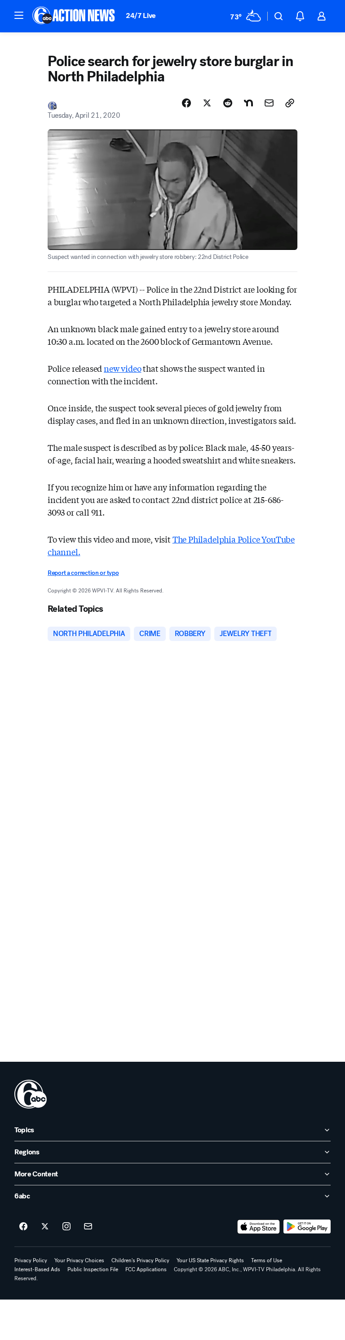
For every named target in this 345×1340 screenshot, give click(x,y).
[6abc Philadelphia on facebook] (23, 1227)
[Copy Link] (289, 103)
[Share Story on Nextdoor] (248, 103)
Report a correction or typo (83, 573)
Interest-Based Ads (37, 1269)
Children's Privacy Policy (140, 1260)
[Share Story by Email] (269, 103)
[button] (18, 15)
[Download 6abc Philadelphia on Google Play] (307, 1227)
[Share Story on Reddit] (227, 103)
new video (122, 368)
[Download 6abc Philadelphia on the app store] (258, 1227)
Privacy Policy (30, 1260)
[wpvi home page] (30, 1094)
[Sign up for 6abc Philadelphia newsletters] (88, 1227)
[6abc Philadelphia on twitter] (45, 1227)
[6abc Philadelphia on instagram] (66, 1227)
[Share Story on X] (207, 103)
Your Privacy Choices (79, 1260)
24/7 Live (141, 15)
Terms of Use (266, 1260)
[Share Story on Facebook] (186, 103)
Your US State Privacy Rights (210, 1260)
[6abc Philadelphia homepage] (74, 16)
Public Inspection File (92, 1269)
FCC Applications (146, 1269)
